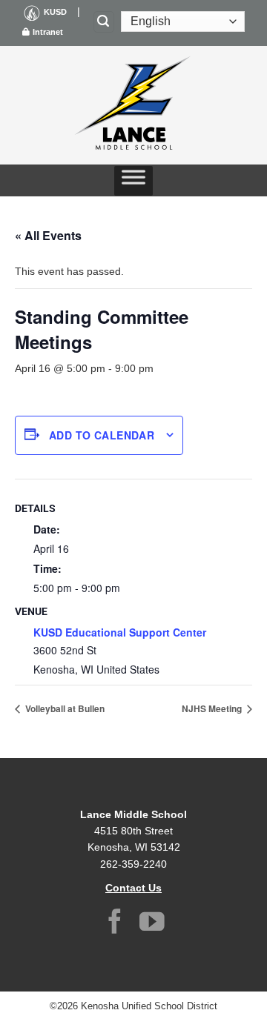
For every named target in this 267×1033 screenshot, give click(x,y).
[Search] (103, 22)
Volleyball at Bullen (64, 708)
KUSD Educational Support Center (119, 632)
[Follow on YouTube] (152, 923)
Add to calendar (101, 435)
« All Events (48, 235)
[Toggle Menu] (133, 180)
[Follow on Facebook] (115, 923)
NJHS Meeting (213, 708)
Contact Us (133, 888)
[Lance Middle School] (133, 105)
